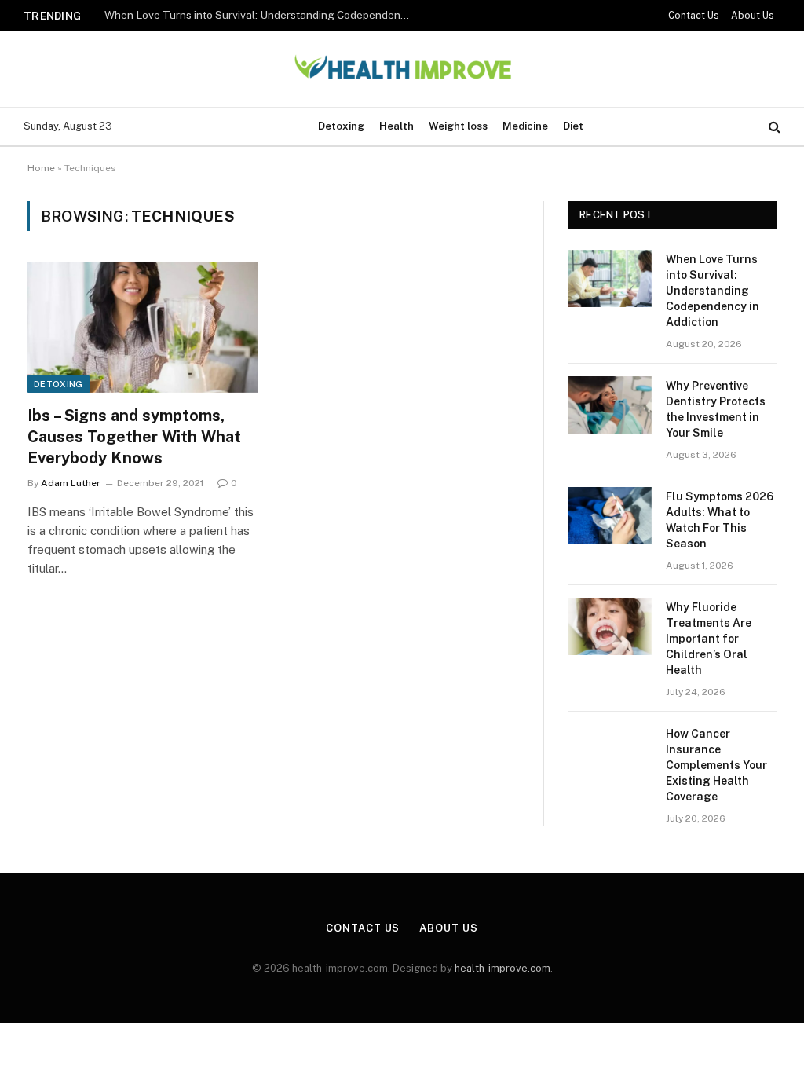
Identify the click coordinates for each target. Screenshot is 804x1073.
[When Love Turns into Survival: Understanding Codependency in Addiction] (610, 278)
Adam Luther (70, 483)
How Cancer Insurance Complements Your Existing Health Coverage (716, 765)
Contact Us (693, 15)
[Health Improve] (402, 69)
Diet (573, 126)
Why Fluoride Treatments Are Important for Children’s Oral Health (708, 638)
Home (41, 168)
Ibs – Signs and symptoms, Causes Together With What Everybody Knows (134, 436)
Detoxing (341, 126)
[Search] (773, 127)
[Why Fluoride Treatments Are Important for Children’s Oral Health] (610, 626)
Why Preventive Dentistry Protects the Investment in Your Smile (716, 409)
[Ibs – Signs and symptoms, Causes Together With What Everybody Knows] (142, 327)
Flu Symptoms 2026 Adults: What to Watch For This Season (719, 520)
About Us (752, 15)
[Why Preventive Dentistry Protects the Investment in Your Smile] (610, 405)
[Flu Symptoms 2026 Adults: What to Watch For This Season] (610, 515)
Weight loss (458, 126)
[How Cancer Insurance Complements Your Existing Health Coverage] (610, 753)
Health (396, 126)
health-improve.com (502, 968)
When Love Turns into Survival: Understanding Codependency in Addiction (261, 15)
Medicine (525, 126)
